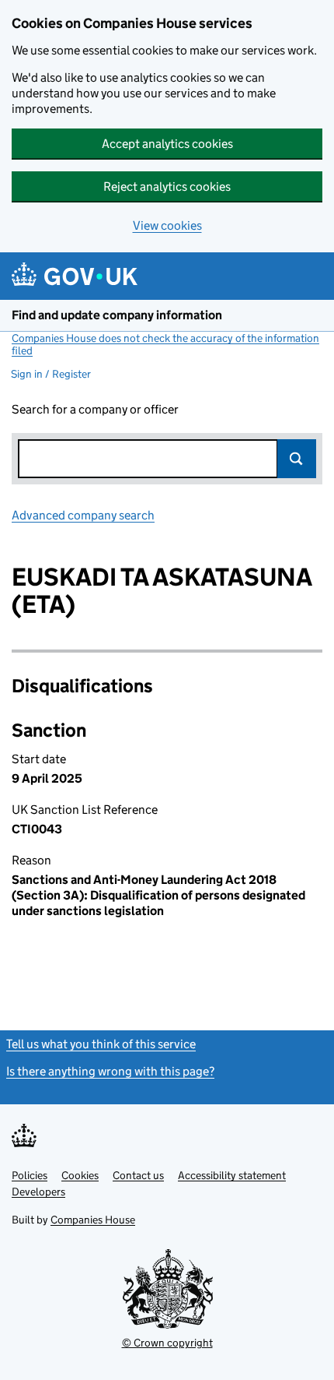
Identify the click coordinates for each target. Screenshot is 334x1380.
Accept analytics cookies (167, 143)
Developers (38, 1192)
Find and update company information (117, 315)
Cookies (80, 1175)
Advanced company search (83, 515)
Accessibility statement (232, 1175)
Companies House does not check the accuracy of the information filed (165, 344)
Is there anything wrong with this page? (110, 1071)
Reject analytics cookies (167, 186)
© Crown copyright (167, 1343)
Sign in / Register (51, 374)
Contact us (138, 1175)
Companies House (92, 1220)
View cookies (167, 225)
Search (296, 458)
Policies (29, 1175)
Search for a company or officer (95, 409)
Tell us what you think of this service (101, 1044)
